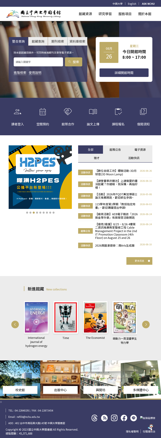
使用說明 (35, 72)
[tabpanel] (115, 209)
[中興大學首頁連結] (33, 14)
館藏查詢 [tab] (38, 41)
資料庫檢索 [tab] (77, 41)
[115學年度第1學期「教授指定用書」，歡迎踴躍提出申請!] (40, 177)
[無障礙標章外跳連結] (147, 418)
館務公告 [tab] (115, 149)
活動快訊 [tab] (133, 158)
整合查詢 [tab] (18, 41)
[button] (27, 213)
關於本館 (144, 13)
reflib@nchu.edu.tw (28, 417)
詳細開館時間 (124, 72)
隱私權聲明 (132, 431)
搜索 (73, 61)
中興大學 (118, 4)
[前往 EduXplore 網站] (150, 426)
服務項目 (125, 13)
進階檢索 (20, 72)
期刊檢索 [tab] (57, 41)
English (132, 4)
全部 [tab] (90, 149)
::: (1, 9)
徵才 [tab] (97, 158)
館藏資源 (85, 13)
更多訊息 (139, 260)
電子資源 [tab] (140, 149)
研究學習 (105, 13)
